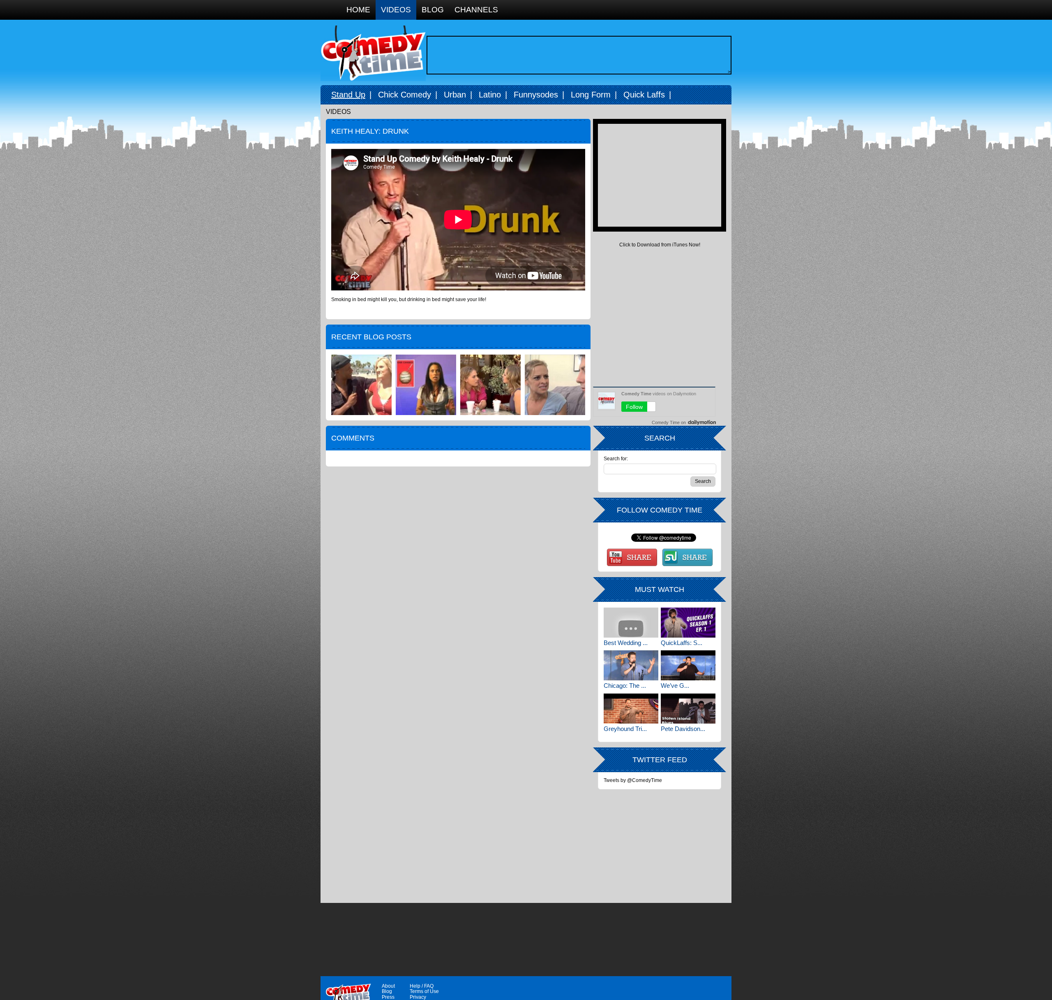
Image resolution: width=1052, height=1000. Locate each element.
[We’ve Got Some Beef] (688, 665)
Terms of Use (424, 991)
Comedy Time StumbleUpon (687, 557)
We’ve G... (675, 685)
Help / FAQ (422, 986)
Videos (396, 9)
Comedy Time (373, 53)
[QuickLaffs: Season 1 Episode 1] (688, 623)
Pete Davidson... (683, 728)
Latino (490, 94)
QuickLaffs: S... (681, 642)
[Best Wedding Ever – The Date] (631, 623)
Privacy (418, 997)
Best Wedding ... (626, 642)
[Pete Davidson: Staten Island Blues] (688, 709)
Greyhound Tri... (625, 728)
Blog (433, 9)
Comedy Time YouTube (632, 557)
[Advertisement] (577, 55)
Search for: (616, 459)
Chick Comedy (404, 94)
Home (358, 9)
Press (388, 997)
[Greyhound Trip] (631, 709)
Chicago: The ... (625, 685)
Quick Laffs (644, 94)
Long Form (591, 94)
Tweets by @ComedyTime (633, 780)
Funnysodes (536, 94)
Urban (455, 94)
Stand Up (348, 94)
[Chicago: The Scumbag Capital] (631, 665)
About (388, 986)
